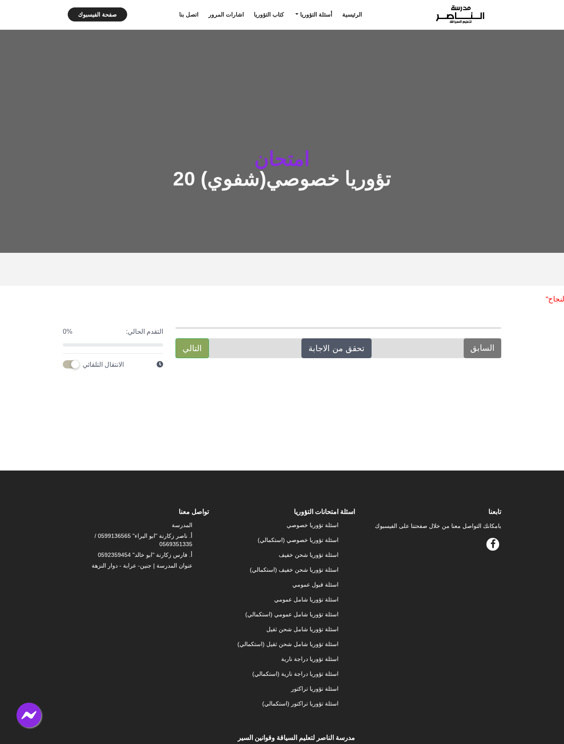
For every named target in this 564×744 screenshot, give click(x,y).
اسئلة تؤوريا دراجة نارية (310, 659)
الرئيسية (352, 14)
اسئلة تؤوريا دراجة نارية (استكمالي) (295, 673)
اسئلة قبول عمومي (315, 584)
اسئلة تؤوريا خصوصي (313, 525)
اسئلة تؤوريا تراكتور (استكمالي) (300, 703)
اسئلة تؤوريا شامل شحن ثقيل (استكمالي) (288, 644)
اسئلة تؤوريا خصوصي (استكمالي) (298, 540)
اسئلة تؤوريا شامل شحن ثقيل (302, 629)
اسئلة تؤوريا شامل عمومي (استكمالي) (292, 614)
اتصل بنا (189, 14)
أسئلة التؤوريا (315, 14)
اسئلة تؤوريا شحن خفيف (309, 554)
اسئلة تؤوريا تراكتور (315, 688)
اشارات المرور (226, 14)
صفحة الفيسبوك (97, 14)
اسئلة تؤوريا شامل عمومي (306, 599)
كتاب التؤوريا (269, 14)
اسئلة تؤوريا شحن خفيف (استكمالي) (294, 569)
